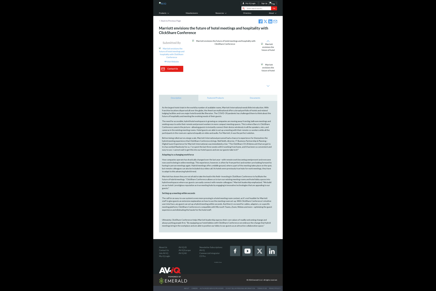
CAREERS (194, 288)
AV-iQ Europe (185, 250)
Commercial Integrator (209, 253)
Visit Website (173, 61)
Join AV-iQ (163, 253)
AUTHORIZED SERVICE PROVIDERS (211, 288)
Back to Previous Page (171, 20)
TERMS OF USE (262, 288)
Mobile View (218, 262)
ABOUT (186, 288)
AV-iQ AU (183, 253)
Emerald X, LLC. (257, 280)
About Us (163, 247)
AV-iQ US (183, 247)
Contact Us (164, 250)
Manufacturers (192, 13)
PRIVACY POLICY (274, 288)
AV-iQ (202, 250)
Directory (247, 13)
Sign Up (264, 3)
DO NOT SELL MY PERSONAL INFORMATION (240, 288)
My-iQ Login (250, 3)
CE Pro (202, 256)
